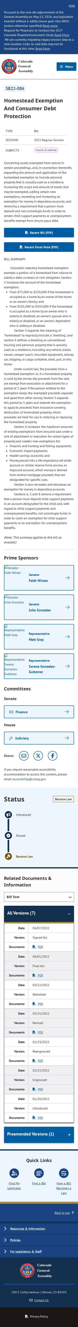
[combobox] (39, 897)
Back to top (62, 1213)
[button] (39, 1229)
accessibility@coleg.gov (29, 779)
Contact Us (41, 1300)
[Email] (24, 756)
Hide (72, 6)
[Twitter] (38, 756)
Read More (62, 35)
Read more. (50, 26)
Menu (68, 67)
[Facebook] (52, 756)
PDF (40, 947)
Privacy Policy (39, 1316)
